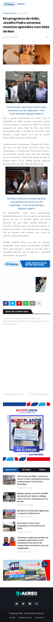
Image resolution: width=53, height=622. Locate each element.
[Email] (32, 263)
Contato (39, 498)
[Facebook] (6, 263)
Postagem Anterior (13, 354)
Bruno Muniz (23, 13)
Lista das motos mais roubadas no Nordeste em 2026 (31, 428)
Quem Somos (25, 498)
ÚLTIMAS (26, 371)
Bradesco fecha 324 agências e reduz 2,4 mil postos (33, 413)
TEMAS (42, 371)
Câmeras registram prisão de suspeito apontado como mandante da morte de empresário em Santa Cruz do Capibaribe (33, 444)
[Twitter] (12, 263)
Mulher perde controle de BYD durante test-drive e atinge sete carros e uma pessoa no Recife (32, 399)
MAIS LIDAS (10, 371)
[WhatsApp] (26, 263)
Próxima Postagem (39, 354)
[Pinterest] (19, 263)
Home (12, 498)
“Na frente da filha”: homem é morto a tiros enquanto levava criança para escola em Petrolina (33, 382)
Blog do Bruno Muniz (34, 494)
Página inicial (9, 13)
